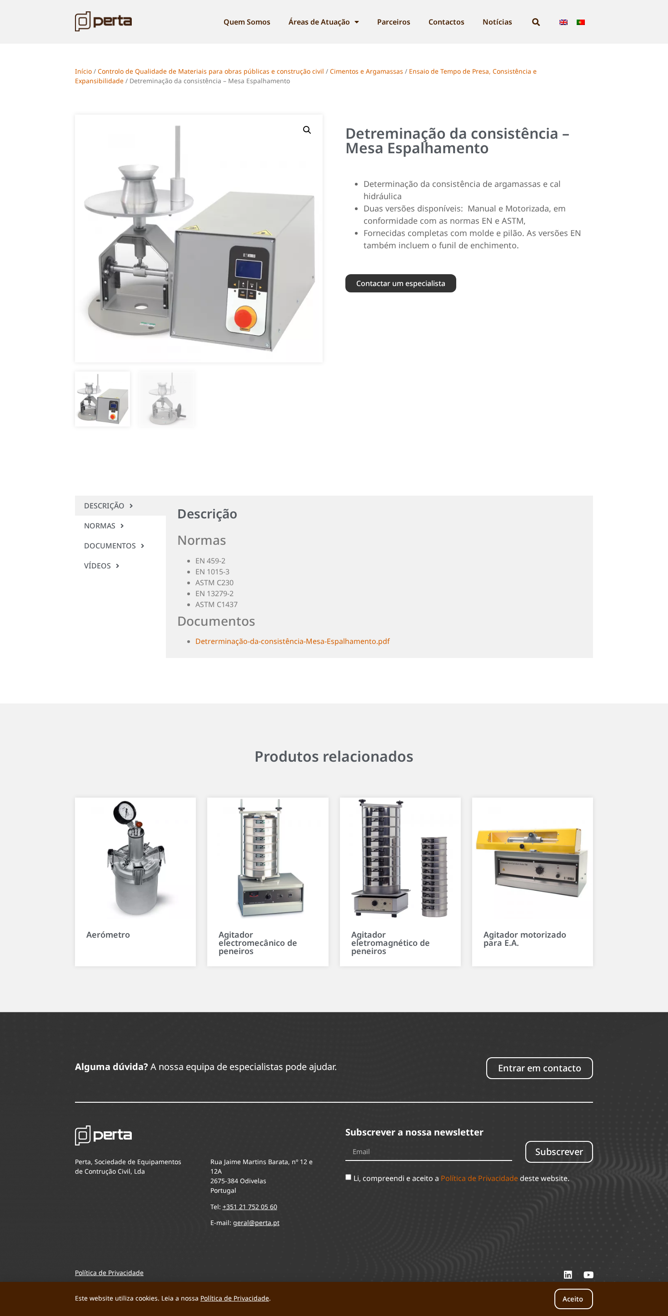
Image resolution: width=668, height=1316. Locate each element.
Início (83, 71)
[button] (307, 130)
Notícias (497, 22)
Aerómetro (108, 934)
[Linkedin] (568, 1275)
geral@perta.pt (256, 1222)
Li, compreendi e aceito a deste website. (461, 1178)
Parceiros (393, 22)
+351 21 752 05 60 (250, 1206)
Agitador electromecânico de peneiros (258, 942)
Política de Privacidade (479, 1178)
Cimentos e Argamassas (366, 71)
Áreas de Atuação (319, 22)
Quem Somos (247, 22)
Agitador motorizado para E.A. (525, 938)
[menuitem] (563, 22)
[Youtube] (588, 1275)
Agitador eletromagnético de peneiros (390, 942)
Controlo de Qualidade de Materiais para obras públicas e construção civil (211, 71)
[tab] (120, 506)
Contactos (446, 22)
